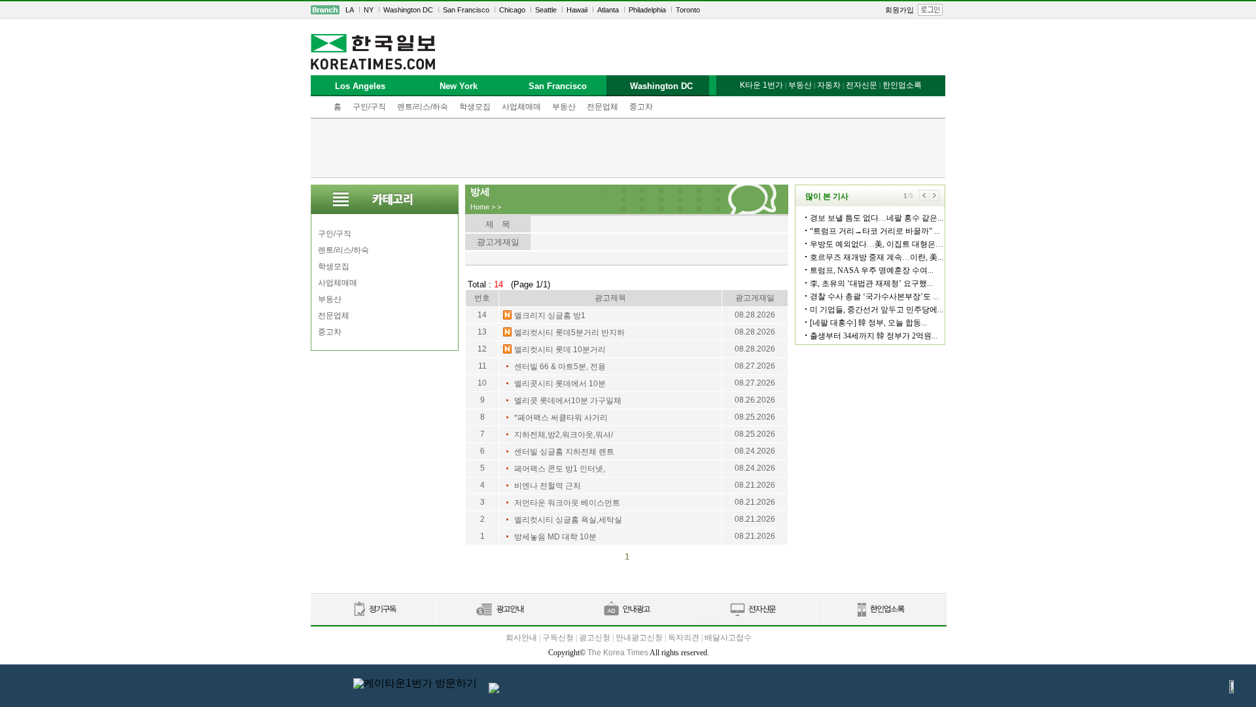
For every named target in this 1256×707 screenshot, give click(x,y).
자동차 (829, 85)
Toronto (688, 10)
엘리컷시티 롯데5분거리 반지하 (569, 332)
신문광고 (500, 609)
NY (369, 10)
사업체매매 (521, 106)
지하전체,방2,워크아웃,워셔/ (563, 434)
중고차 (641, 106)
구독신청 (558, 637)
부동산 (564, 106)
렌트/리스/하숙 (422, 106)
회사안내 (521, 637)
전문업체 (602, 106)
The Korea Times (617, 652)
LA (349, 10)
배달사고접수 (728, 637)
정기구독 (374, 609)
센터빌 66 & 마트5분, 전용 (560, 366)
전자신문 (861, 85)
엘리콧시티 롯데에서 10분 (560, 383)
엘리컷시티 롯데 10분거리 (560, 349)
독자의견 (683, 637)
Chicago (512, 10)
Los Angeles (360, 86)
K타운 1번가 (761, 85)
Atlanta (608, 10)
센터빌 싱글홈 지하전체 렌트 (564, 451)
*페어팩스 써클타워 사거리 (561, 417)
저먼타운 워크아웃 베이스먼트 (567, 502)
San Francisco (466, 10)
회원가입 (899, 10)
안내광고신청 (639, 637)
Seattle (546, 10)
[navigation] (628, 9)
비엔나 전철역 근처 (547, 485)
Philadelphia (647, 10)
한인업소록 (902, 85)
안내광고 (627, 609)
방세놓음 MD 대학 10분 (555, 536)
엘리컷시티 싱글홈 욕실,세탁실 (568, 519)
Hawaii (577, 10)
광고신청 (594, 637)
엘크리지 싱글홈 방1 (549, 315)
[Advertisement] (628, 147)
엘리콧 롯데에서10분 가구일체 (567, 400)
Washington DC (408, 10)
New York (459, 86)
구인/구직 (369, 106)
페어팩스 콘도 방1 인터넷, (559, 468)
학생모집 (475, 106)
